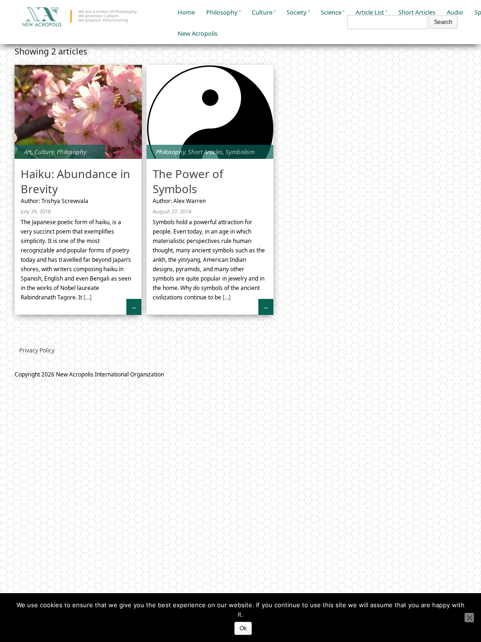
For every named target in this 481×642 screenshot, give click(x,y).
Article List (370, 12)
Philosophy (222, 12)
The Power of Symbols (188, 181)
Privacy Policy (36, 350)
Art (27, 152)
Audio (455, 12)
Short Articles (416, 12)
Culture (262, 12)
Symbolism (240, 152)
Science (331, 12)
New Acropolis (197, 33)
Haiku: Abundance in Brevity (75, 181)
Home (186, 12)
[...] (87, 297)
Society (297, 12)
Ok (243, 628)
